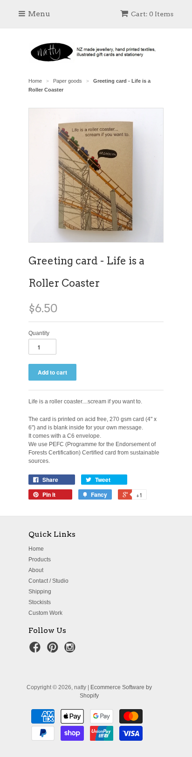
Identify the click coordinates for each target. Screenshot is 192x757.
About (35, 570)
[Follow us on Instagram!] (71, 650)
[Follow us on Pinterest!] (54, 650)
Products (39, 559)
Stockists (39, 602)
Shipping (39, 591)
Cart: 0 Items (152, 14)
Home (36, 549)
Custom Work (45, 613)
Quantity (38, 333)
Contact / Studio (48, 581)
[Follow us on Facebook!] (36, 650)
